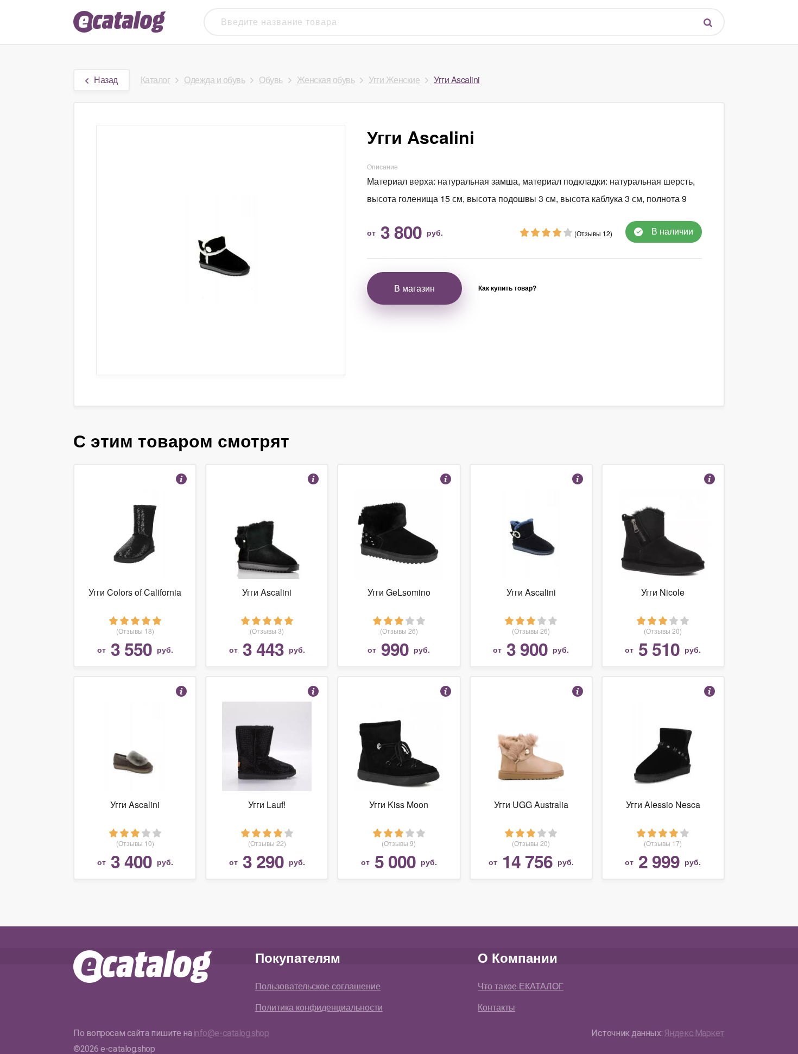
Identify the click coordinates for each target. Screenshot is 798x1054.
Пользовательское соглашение (318, 986)
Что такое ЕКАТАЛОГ (520, 986)
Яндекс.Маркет (694, 1033)
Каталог (155, 79)
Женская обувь (326, 79)
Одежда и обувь (214, 79)
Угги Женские (394, 79)
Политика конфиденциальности (319, 1007)
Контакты (496, 1007)
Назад (106, 79)
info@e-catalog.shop (231, 1033)
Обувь (271, 79)
